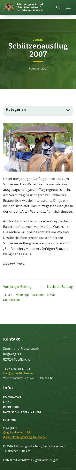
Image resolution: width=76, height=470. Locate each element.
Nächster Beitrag (60, 286)
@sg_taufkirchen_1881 (17, 432)
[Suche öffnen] (58, 7)
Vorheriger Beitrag (17, 286)
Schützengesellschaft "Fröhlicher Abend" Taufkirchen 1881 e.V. (30, 7)
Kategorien (16, 110)
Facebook (38, 295)
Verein (38, 39)
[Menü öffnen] (68, 7)
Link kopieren (11, 299)
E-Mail (51, 295)
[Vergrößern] (68, 128)
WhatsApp (22, 295)
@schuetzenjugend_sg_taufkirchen (25, 437)
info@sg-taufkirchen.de (18, 373)
